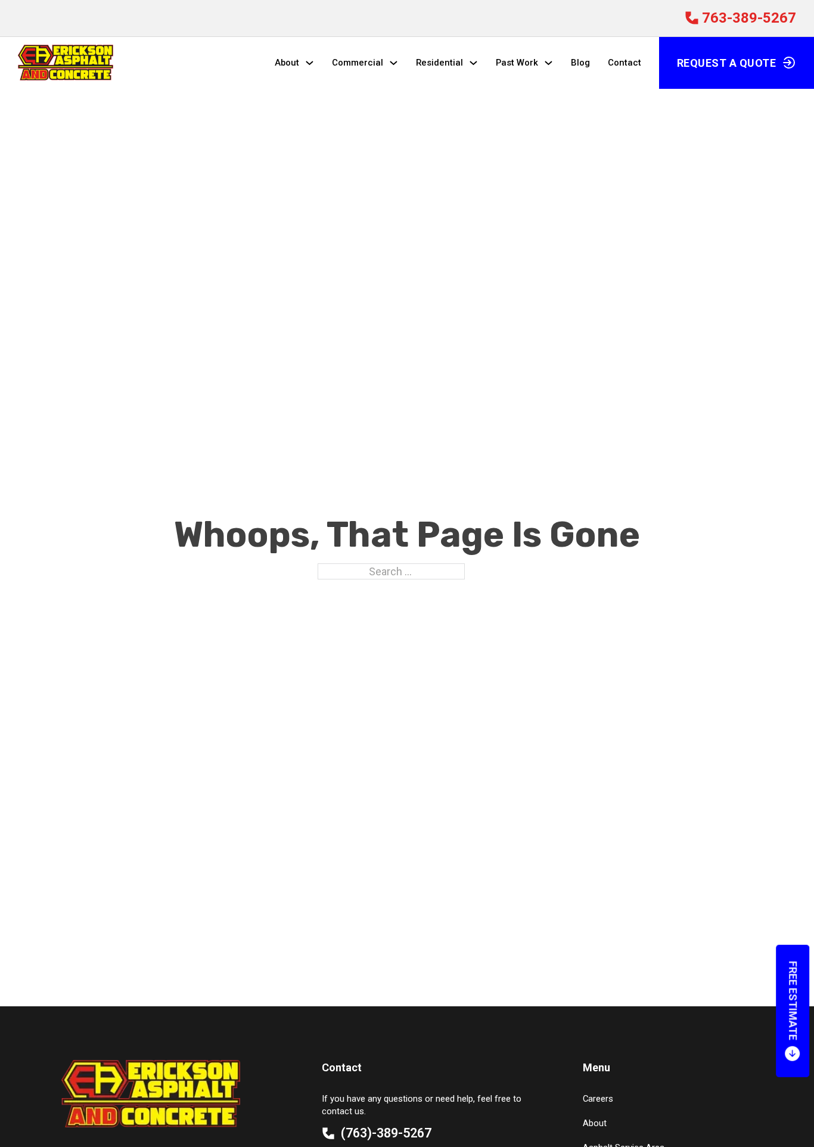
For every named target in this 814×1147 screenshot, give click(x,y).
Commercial (357, 62)
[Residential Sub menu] (473, 62)
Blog (580, 62)
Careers (598, 1098)
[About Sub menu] (309, 62)
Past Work (517, 62)
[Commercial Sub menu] (393, 62)
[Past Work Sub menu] (548, 62)
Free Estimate (793, 1000)
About (287, 62)
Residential (439, 62)
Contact (624, 62)
